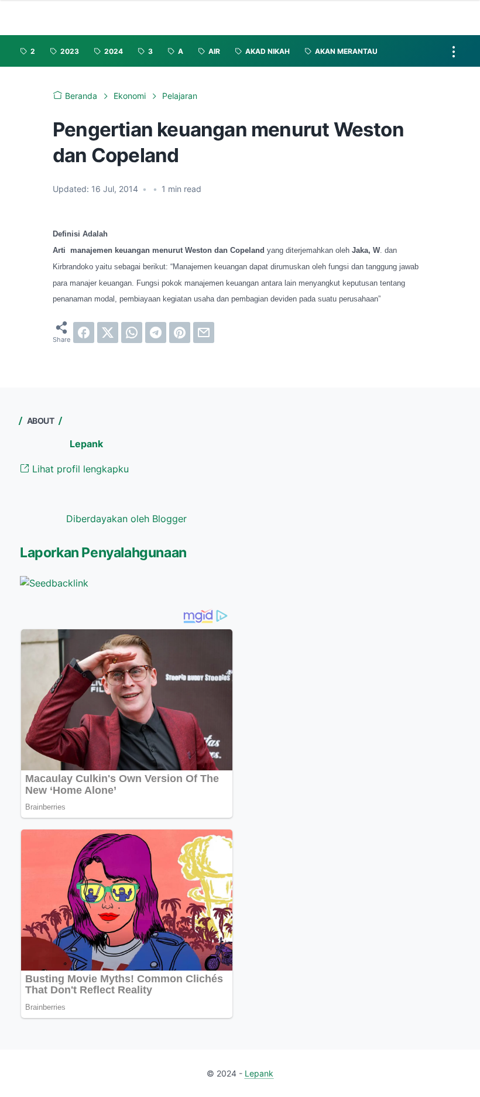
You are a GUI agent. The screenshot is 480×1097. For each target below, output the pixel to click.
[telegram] (155, 332)
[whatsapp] (131, 332)
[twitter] (107, 332)
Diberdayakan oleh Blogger (126, 518)
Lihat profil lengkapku (79, 469)
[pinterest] (179, 332)
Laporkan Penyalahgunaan (103, 552)
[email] (203, 332)
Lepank (86, 444)
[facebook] (83, 332)
